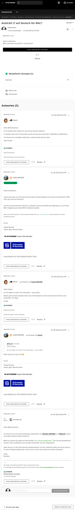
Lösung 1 (8, 80)
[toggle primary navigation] (4, 3)
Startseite (5, 17)
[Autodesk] (10, 2)
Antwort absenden (60, 491)
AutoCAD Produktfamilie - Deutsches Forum (50, 17)
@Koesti (10, 344)
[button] (72, 29)
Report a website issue (62, 507)
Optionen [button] (69, 23)
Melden (37, 59)
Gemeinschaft (7, 12)
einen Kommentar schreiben (37, 49)
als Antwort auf (31, 282)
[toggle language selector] (59, 3)
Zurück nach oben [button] (12, 507)
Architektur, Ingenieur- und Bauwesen (22, 17)
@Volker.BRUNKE (48, 434)
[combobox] (30, 3)
